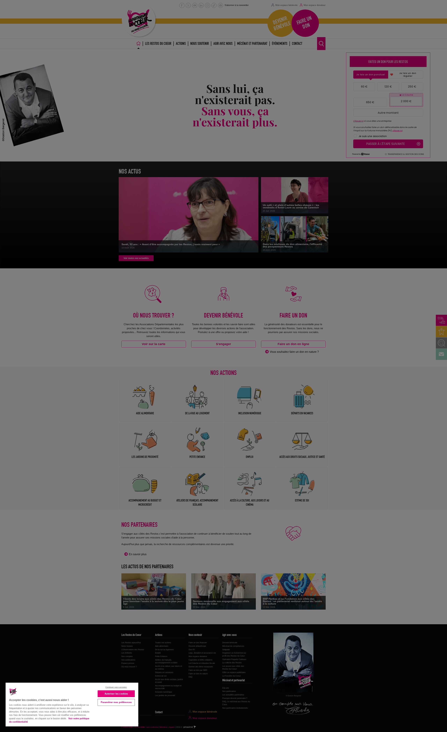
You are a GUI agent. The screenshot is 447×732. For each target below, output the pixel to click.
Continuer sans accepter (116, 687)
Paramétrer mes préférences (116, 702)
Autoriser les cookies (116, 693)
